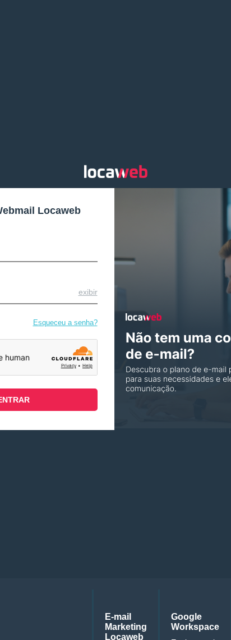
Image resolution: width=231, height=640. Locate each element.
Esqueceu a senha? (65, 322)
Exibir (88, 291)
